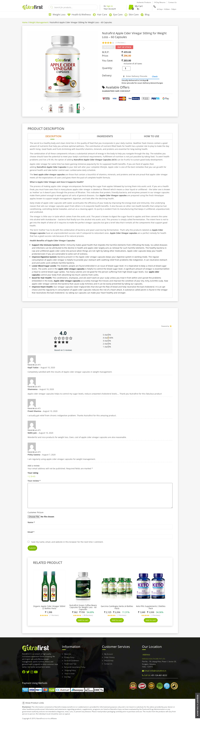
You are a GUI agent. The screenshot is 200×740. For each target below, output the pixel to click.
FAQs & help (108, 660)
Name (31, 522)
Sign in (110, 6)
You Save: (107, 60)
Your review (34, 480)
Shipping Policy (70, 670)
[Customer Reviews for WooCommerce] (170, 326)
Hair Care (102, 14)
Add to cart (83, 620)
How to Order (69, 673)
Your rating (33, 473)
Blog (147, 14)
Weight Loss (59, 14)
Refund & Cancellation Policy (74, 667)
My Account (108, 654)
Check (155, 76)
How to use (151, 136)
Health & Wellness (81, 14)
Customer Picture (35, 512)
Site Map (67, 677)
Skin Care (134, 14)
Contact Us (108, 664)
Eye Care (118, 14)
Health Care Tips (70, 664)
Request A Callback (197, 705)
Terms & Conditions (71, 660)
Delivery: (107, 75)
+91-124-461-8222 (158, 675)
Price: (105, 55)
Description (53, 136)
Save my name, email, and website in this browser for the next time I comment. (67, 542)
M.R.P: (105, 52)
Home (24, 22)
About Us (67, 654)
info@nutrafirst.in (158, 670)
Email (31, 532)
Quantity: (107, 68)
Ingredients (105, 136)
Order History (109, 657)
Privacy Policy (69, 657)
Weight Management (38, 22)
